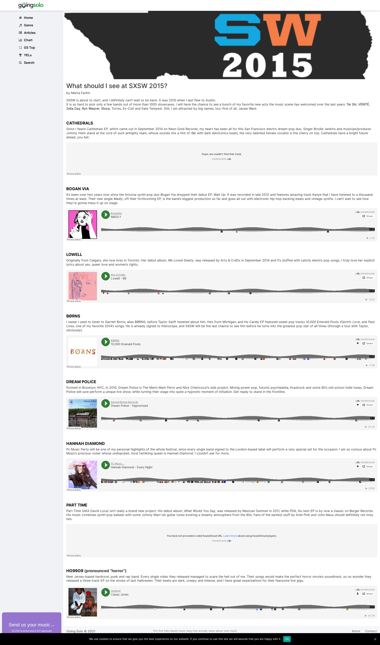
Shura (105, 108)
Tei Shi (351, 104)
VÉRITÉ (363, 104)
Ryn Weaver (90, 108)
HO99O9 (74, 570)
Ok (287, 638)
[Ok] (375, 639)
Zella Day (73, 108)
